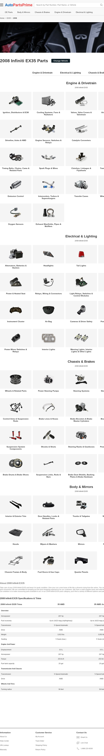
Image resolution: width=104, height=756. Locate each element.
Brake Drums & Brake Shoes (16, 475)
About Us (3, 737)
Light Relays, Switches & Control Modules (81, 294)
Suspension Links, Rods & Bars (48, 476)
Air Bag (48, 321)
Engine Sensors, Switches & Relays (48, 141)
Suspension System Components (15, 448)
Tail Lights (81, 266)
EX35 (9, 18)
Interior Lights (48, 349)
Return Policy (40, 750)
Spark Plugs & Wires (48, 168)
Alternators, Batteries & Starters (16, 267)
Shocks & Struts (48, 447)
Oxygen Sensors (15, 224)
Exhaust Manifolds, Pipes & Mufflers (48, 225)
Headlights (48, 266)
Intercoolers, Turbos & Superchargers (48, 197)
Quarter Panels (81, 572)
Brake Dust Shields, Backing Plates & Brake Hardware (81, 476)
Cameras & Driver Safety (81, 321)
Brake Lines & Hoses (48, 419)
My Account (39, 737)
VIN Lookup (4, 745)
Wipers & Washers (48, 544)
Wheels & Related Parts (16, 391)
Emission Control (16, 196)
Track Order (39, 741)
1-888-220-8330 (87, 748)
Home (2, 18)
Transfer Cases (81, 196)
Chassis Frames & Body (16, 572)
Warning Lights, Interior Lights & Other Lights (81, 350)
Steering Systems (81, 391)
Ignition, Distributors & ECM (16, 112)
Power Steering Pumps (48, 391)
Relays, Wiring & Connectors (48, 293)
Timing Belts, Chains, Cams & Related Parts (15, 169)
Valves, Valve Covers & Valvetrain (81, 113)
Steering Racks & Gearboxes (81, 447)
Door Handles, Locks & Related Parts (48, 517)
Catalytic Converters (81, 140)
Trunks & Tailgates (81, 516)
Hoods (16, 544)
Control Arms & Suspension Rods (16, 420)
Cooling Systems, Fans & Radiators (48, 113)
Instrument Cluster (15, 321)
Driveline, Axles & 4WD (15, 140)
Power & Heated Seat (15, 293)
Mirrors (81, 544)
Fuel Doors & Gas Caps (48, 572)
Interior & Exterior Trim (15, 516)
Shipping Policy (41, 745)
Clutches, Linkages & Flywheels (81, 169)
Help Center (4, 741)
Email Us (84, 737)
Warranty (3, 750)
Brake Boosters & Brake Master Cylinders (81, 420)
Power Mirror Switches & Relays (15, 350)
